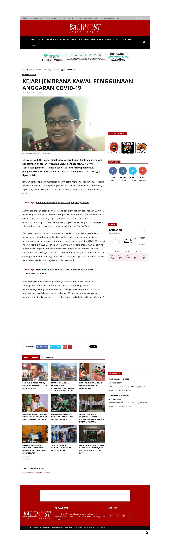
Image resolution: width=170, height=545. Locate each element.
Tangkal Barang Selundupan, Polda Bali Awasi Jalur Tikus (61, 447)
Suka (113, 168)
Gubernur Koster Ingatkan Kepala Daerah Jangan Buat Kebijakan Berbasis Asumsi (34, 416)
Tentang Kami (89, 528)
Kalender (88, 18)
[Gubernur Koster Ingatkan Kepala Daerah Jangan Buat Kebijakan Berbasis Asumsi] (35, 403)
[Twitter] (141, 18)
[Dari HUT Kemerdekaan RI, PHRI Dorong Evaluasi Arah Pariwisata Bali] (35, 372)
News (33, 39)
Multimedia (128, 39)
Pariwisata (109, 39)
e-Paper (72, 18)
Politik (58, 39)
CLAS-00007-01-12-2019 (119, 395)
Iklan (80, 18)
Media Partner (45, 528)
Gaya (118, 39)
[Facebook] (133, 18)
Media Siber (34, 528)
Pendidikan (96, 39)
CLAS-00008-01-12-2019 (119, 379)
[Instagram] (137, 18)
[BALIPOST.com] (85, 28)
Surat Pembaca (107, 18)
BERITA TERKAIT (31, 357)
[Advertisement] (85, 8)
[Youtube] (145, 18)
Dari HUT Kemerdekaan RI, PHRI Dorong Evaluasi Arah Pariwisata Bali (34, 385)
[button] (144, 43)
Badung (54, 379)
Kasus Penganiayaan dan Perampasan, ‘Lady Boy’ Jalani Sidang (90, 385)
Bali (39, 39)
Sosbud (74, 39)
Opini (33, 46)
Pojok (96, 18)
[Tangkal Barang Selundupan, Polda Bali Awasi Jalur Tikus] (64, 434)
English (119, 18)
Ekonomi (85, 39)
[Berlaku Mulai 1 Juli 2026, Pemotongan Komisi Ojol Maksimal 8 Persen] (64, 403)
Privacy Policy (57, 528)
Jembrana (31, 75)
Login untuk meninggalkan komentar (36, 473)
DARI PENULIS (47, 357)
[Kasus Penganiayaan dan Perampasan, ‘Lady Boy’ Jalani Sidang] (92, 372)
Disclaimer (78, 528)
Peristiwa (48, 39)
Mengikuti (123, 168)
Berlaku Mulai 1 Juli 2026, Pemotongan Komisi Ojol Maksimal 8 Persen (62, 416)
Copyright (69, 528)
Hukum (66, 39)
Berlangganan (144, 168)
